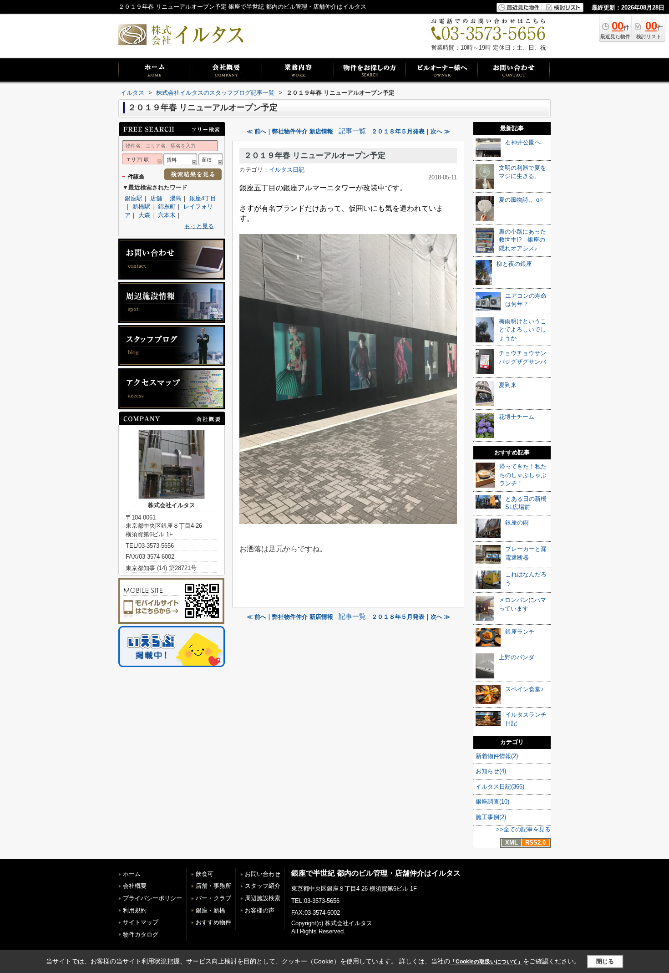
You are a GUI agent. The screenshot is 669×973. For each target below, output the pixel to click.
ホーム (132, 874)
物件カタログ (140, 934)
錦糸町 (167, 206)
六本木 (167, 215)
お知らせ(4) (491, 771)
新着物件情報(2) (497, 756)
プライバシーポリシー (152, 898)
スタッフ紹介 (262, 885)
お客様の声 (259, 910)
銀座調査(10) (492, 801)
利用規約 (135, 910)
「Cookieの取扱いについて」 (486, 961)
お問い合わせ (262, 874)
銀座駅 (133, 198)
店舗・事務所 (213, 885)
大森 (144, 215)
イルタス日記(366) (500, 786)
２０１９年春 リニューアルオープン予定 (314, 155)
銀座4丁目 (202, 198)
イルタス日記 (286, 169)
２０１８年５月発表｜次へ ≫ (410, 131)
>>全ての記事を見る (523, 829)
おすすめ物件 (213, 922)
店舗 (156, 198)
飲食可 (204, 874)
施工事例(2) (491, 817)
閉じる (605, 961)
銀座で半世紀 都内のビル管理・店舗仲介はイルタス (376, 873)
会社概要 (135, 885)
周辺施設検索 (262, 898)
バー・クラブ (213, 898)
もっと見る (199, 226)
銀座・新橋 (210, 910)
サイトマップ (140, 922)
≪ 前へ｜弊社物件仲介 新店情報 (290, 131)
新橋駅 (141, 206)
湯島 (176, 198)
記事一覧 (352, 131)
